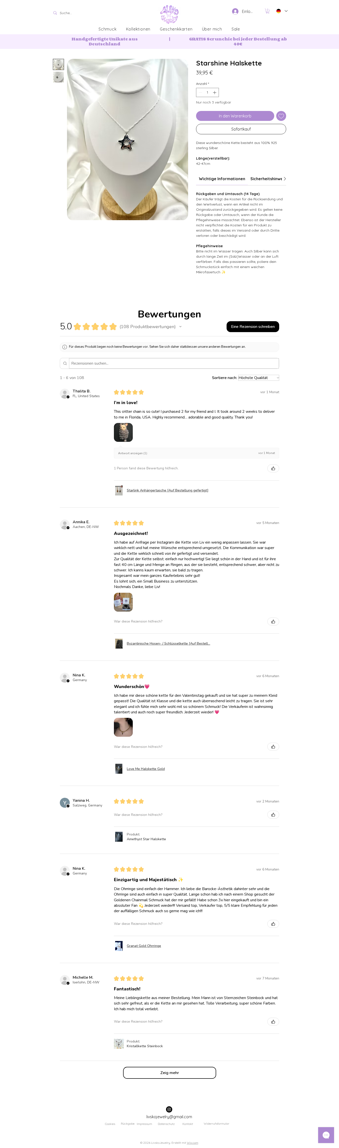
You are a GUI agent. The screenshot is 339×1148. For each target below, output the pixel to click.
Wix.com (192, 1143)
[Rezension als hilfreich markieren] (273, 468)
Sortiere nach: (224, 378)
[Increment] (215, 92)
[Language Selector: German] (281, 11)
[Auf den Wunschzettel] (281, 116)
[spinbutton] (207, 92)
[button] (268, 11)
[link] (222, 178)
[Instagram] (169, 1109)
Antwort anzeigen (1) (132, 453)
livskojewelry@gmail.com (169, 1116)
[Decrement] (200, 92)
